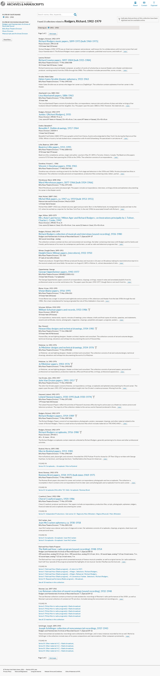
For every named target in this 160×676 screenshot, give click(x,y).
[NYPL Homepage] (3, 3)
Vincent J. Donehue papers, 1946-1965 (58, 166)
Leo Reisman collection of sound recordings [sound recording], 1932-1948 (75, 591)
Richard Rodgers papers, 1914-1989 (56, 415)
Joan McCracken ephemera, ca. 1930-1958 (60, 522)
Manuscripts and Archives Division (15, 34)
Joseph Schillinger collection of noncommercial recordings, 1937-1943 (73, 628)
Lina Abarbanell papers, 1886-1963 (56, 95)
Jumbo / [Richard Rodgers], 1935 (55, 114)
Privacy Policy (7, 671)
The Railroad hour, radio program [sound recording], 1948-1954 (70, 549)
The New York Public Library (12, 669)
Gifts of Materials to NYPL (72, 671)
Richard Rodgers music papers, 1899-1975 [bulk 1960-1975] (68, 41)
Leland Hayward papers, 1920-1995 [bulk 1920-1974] (65, 397)
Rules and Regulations (21, 671)
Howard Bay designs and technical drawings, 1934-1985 (66, 328)
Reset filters (7, 39)
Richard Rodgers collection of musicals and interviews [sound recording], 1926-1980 (80, 234)
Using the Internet (36, 671)
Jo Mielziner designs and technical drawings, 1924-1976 (66, 347)
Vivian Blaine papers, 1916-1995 (55, 290)
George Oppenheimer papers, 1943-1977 (59, 272)
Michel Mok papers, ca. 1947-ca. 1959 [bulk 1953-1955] (66, 199)
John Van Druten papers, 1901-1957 (57, 380)
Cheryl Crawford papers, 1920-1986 (56, 499)
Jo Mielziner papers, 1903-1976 (54, 364)
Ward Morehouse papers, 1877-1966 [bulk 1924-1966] (66, 182)
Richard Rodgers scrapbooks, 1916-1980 (59, 432)
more (125, 51)
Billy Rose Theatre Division (12, 29)
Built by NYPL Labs (31, 669)
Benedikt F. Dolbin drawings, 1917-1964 (59, 128)
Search (75, 14)
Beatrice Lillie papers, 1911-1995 (55, 147)
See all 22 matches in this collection (51, 619)
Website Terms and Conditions (53, 671)
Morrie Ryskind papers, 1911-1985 (56, 451)
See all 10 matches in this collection (51, 582)
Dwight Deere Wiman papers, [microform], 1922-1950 (65, 253)
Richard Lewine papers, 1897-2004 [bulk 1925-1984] (65, 60)
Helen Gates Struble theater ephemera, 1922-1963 (64, 79)
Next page (53, 34)
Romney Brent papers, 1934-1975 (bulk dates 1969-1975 (67, 475)
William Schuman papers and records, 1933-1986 (63, 309)
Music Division (7, 31)
